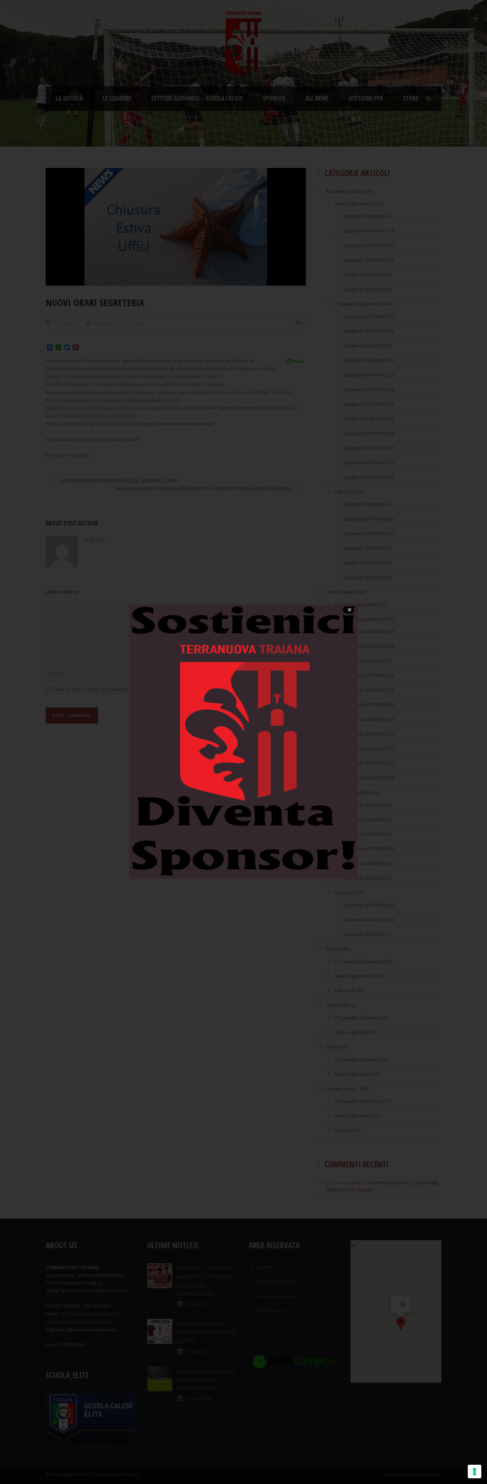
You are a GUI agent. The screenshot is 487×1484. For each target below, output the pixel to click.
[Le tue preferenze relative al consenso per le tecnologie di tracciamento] (474, 1471)
